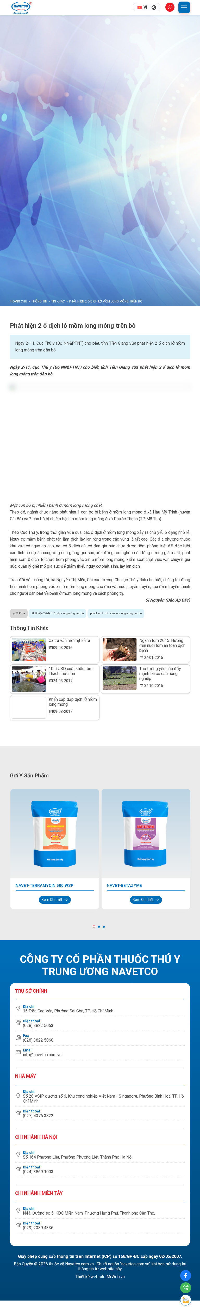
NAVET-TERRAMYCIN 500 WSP (44, 922)
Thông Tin (39, 338)
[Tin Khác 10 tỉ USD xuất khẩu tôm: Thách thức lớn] (29, 716)
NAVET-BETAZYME (124, 922)
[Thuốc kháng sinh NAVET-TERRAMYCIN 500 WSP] (54, 870)
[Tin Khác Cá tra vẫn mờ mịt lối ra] (29, 686)
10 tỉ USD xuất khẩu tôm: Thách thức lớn (71, 708)
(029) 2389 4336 (38, 1264)
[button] (95, 963)
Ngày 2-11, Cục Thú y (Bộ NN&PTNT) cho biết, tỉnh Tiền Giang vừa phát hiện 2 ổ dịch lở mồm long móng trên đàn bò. (100, 383)
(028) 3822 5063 (38, 1062)
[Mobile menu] (184, 7)
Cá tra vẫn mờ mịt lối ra (69, 676)
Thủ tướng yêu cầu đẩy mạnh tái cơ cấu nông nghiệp (160, 710)
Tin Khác (58, 338)
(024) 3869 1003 (38, 1208)
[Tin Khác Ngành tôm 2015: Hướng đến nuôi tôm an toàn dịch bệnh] (120, 685)
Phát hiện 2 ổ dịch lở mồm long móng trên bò (58, 649)
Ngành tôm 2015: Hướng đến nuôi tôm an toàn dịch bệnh (162, 681)
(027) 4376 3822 (38, 1152)
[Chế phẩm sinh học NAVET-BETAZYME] (146, 870)
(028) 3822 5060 (38, 1076)
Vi (145, 7)
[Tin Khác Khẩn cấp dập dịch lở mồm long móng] (29, 744)
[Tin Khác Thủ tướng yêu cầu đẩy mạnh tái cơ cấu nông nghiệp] (120, 714)
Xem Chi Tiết (52, 936)
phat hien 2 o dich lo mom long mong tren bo (116, 649)
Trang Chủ (18, 338)
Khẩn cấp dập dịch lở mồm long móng (73, 739)
